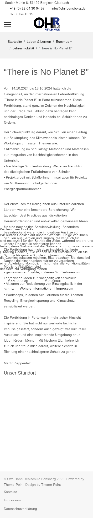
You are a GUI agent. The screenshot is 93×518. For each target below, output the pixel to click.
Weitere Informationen (36, 288)
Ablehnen (53, 281)
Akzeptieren (18, 281)
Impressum (64, 288)
